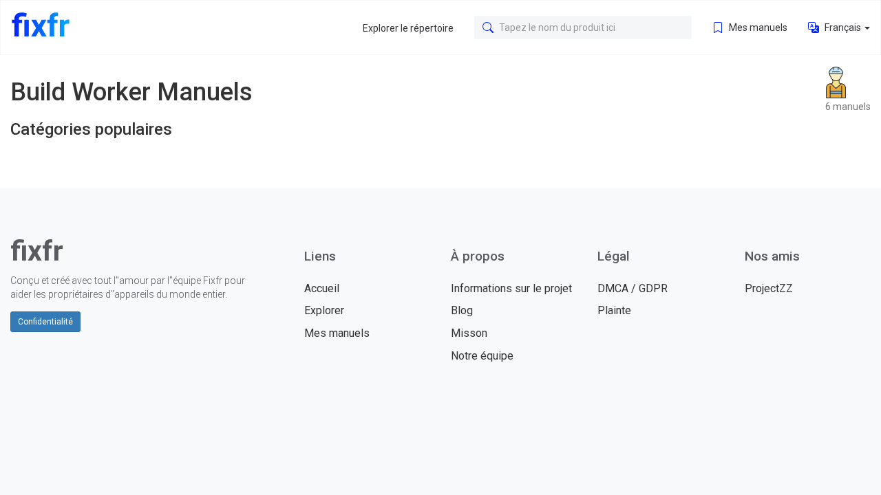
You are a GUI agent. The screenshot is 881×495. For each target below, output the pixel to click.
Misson (469, 333)
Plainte (614, 310)
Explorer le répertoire (408, 28)
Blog (462, 310)
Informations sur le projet (511, 288)
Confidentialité (45, 322)
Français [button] (842, 27)
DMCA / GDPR (632, 288)
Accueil (321, 288)
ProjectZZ (769, 288)
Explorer (324, 310)
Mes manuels (757, 27)
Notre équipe (482, 355)
